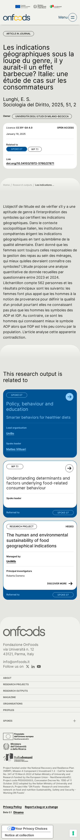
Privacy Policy (12, 806)
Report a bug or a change (41, 806)
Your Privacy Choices (31, 828)
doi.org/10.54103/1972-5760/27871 (30, 163)
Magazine (9, 697)
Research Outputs (15, 690)
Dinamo (18, 812)
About (7, 677)
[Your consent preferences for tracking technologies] (73, 833)
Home (6, 184)
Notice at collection (19, 835)
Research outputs (22, 184)
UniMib (11, 561)
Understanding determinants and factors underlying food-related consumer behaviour (38, 483)
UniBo (10, 433)
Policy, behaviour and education (29, 406)
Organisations (13, 703)
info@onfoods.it (16, 662)
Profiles (8, 710)
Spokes (7, 720)
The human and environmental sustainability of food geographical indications (37, 540)
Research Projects (16, 684)
